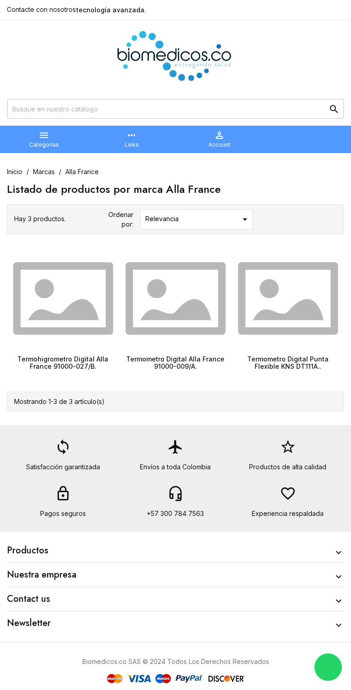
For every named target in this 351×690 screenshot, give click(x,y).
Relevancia (197, 219)
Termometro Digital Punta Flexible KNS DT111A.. (288, 362)
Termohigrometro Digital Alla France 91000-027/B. (62, 362)
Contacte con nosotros (41, 9)
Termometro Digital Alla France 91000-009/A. (175, 362)
